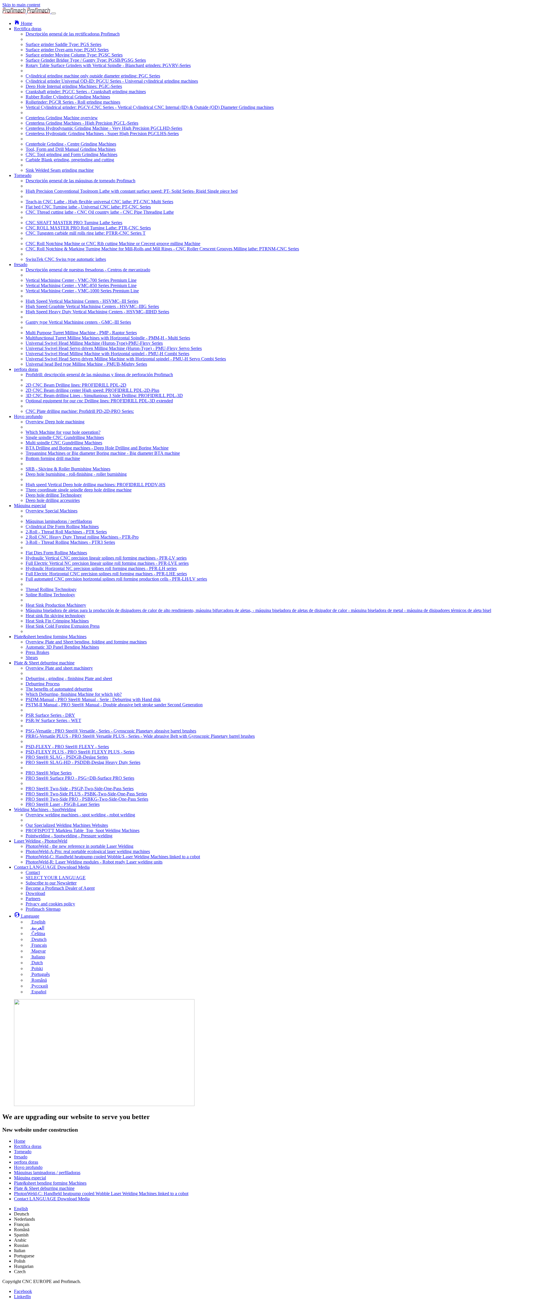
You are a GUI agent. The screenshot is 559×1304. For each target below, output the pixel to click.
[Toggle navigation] (53, 13)
